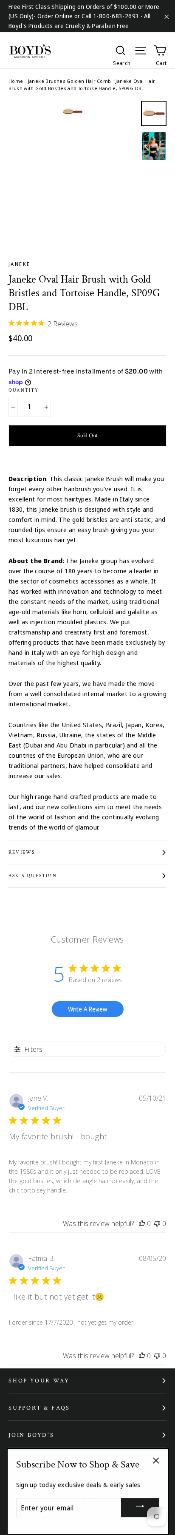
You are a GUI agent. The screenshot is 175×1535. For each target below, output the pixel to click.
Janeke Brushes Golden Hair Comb (69, 81)
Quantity (23, 391)
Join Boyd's (31, 1435)
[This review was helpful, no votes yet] (142, 1223)
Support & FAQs (39, 1408)
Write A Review (87, 1009)
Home (15, 81)
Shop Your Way (38, 1381)
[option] (72, 165)
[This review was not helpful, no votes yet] (157, 1223)
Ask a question (32, 876)
